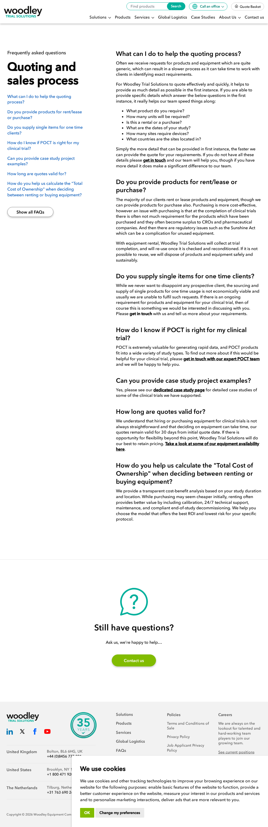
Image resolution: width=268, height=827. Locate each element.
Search (176, 6)
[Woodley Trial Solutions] (23, 12)
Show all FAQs (30, 212)
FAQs (121, 750)
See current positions (236, 752)
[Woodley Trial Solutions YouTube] (47, 732)
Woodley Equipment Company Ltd (59, 814)
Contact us (254, 17)
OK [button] (87, 813)
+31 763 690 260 (61, 792)
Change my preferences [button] (119, 813)
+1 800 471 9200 (61, 774)
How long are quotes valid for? (36, 173)
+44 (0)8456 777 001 (64, 756)
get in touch (154, 160)
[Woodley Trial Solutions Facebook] (35, 732)
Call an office (210, 6)
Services (143, 17)
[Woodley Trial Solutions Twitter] (22, 732)
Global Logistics (172, 17)
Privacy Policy (178, 737)
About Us (228, 17)
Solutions (99, 17)
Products (123, 17)
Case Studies (203, 17)
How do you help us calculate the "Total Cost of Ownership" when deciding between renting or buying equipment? (44, 189)
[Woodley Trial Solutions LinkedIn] (10, 732)
